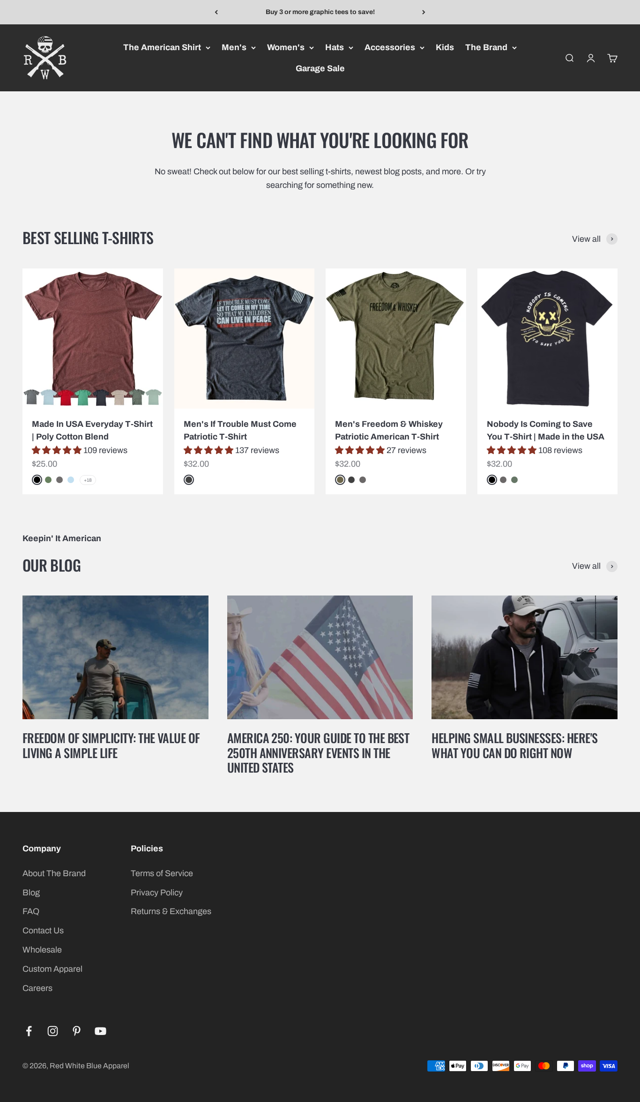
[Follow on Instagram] (52, 1031)
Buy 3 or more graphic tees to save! (320, 11)
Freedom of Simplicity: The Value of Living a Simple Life (111, 745)
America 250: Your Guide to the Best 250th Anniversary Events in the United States (318, 752)
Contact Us (43, 930)
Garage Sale (320, 68)
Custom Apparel (52, 969)
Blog (31, 892)
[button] (57, 450)
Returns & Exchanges (171, 911)
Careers (37, 988)
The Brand (486, 47)
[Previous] (216, 12)
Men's (234, 47)
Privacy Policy (157, 892)
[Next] (423, 12)
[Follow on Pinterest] (76, 1031)
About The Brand (54, 873)
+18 (88, 480)
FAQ (30, 911)
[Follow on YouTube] (100, 1031)
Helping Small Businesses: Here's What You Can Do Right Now (514, 745)
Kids (445, 47)
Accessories (390, 47)
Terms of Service (162, 873)
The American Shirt (162, 47)
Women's (286, 47)
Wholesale (42, 949)
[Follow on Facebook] (28, 1031)
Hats (334, 47)
